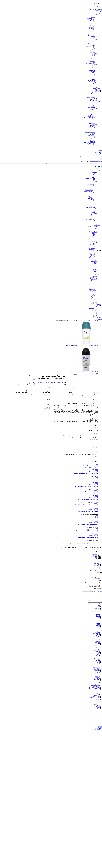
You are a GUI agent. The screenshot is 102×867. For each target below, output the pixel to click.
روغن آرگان (90, 111)
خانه (97, 320)
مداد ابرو (93, 84)
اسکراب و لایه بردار (91, 126)
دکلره (96, 312)
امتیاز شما (95, 439)
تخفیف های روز (99, 319)
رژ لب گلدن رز (92, 57)
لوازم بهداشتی (97, 101)
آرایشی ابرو (95, 557)
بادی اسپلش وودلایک (91, 97)
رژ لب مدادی (92, 61)
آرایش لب (95, 53)
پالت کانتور (97, 90)
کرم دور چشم (92, 134)
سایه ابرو (93, 212)
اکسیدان (95, 311)
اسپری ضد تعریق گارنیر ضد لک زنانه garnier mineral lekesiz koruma (86, 473)
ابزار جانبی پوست (96, 88)
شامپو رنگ (93, 74)
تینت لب (93, 55)
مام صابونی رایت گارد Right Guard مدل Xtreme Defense (88, 511)
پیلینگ (96, 89)
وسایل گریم (92, 52)
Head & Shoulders (91, 258)
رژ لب (93, 56)
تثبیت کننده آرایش (91, 43)
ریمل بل (91, 29)
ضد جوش (93, 133)
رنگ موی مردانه (94, 309)
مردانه (98, 148)
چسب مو (93, 71)
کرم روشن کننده (91, 135)
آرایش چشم (95, 14)
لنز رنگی (93, 206)
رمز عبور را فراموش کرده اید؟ (96, 161)
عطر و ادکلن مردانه (93, 100)
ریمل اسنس (90, 28)
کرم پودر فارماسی (89, 49)
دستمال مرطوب (91, 249)
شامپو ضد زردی (94, 261)
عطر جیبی (95, 98)
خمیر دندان (97, 574)
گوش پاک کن (92, 299)
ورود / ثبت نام (97, 708)
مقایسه (98, 707)
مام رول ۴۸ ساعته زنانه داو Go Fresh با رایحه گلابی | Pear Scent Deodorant (82, 345)
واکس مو (93, 79)
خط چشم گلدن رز (89, 22)
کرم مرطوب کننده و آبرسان (89, 142)
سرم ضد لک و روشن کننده (90, 132)
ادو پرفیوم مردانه (94, 93)
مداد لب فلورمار (89, 63)
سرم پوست (92, 130)
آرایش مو (95, 64)
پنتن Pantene (92, 254)
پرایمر (94, 40)
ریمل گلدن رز (90, 32)
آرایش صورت (94, 39)
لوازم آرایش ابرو (94, 82)
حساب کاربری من (93, 701)
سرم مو (93, 112)
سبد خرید (95, 704)
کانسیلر (93, 45)
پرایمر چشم (92, 205)
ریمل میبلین (90, 35)
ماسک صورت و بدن (91, 144)
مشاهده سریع (95, 469)
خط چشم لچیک (90, 23)
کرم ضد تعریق (92, 123)
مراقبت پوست (94, 124)
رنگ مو (93, 72)
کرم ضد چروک (92, 139)
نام (97, 449)
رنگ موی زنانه (94, 306)
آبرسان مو (93, 65)
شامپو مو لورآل (90, 116)
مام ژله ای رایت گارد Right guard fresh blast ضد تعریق (88, 499)
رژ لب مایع (93, 58)
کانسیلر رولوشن (89, 46)
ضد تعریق (95, 119)
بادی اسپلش (95, 95)
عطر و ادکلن (97, 91)
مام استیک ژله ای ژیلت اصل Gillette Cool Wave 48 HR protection (86, 486)
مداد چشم (93, 37)
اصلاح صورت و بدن (96, 577)
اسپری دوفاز (90, 67)
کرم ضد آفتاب (92, 138)
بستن (101, 711)
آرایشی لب (95, 556)
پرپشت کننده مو (92, 68)
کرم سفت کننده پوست (90, 136)
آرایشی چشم (94, 554)
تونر (94, 128)
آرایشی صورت (94, 555)
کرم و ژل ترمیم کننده (90, 143)
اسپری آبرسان (92, 125)
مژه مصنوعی (92, 38)
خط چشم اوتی (90, 18)
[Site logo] (95, 9)
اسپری (96, 94)
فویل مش (95, 315)
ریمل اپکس (90, 27)
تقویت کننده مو (92, 70)
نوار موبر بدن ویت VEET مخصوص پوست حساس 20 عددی (87, 537)
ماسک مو (93, 75)
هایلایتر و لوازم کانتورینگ (90, 50)
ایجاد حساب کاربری (96, 154)
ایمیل (96, 452)
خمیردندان (93, 103)
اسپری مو (93, 66)
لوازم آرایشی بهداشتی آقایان (89, 117)
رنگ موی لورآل (92, 308)
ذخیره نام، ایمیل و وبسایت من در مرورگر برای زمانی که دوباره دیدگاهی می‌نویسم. (80, 454)
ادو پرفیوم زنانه (94, 92)
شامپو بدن (93, 106)
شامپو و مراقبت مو (93, 109)
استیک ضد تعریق (91, 121)
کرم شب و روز (92, 137)
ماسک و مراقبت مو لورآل (88, 76)
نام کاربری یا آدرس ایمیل (97, 156)
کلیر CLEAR (92, 253)
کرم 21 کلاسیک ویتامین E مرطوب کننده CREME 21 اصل (88, 524)
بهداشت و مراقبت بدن (93, 105)
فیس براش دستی (91, 248)
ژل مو (93, 73)
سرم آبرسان (92, 129)
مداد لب (93, 62)
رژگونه (93, 44)
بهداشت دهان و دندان (93, 102)
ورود (101, 158)
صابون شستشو (94, 118)
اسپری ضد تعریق (91, 120)
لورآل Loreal (92, 255)
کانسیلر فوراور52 (89, 47)
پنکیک (94, 41)
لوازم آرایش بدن (94, 85)
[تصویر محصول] (83, 466)
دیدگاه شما (95, 447)
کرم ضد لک (92, 141)
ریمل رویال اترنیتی (89, 31)
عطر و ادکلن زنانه (93, 99)
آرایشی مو (95, 558)
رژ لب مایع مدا (90, 59)
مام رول (93, 403)
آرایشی (98, 13)
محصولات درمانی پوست (90, 145)
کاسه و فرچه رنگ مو (93, 310)
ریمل (94, 26)
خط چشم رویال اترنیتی (88, 20)
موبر (96, 146)
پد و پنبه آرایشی (92, 81)
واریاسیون (95, 316)
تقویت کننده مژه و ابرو (90, 15)
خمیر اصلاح (95, 108)
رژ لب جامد (92, 214)
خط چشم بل (90, 19)
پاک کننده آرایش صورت (90, 127)
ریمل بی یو (90, 30)
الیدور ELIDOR (92, 256)
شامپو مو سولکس (89, 115)
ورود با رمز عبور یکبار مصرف (51, 163)
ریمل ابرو (93, 83)
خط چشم (93, 17)
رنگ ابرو (95, 313)
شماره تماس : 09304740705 (94, 583)
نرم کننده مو (92, 77)
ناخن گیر (93, 295)
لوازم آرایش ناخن (94, 86)
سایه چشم (93, 36)
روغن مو (93, 110)
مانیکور (98, 147)
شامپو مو (93, 114)
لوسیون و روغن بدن (91, 107)
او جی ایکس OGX (91, 257)
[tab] (73, 399)
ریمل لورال (90, 34)
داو (84, 403)
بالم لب (93, 54)
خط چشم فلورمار (89, 21)
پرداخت (95, 702)
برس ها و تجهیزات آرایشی (92, 80)
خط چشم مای (90, 25)
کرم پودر (93, 48)
